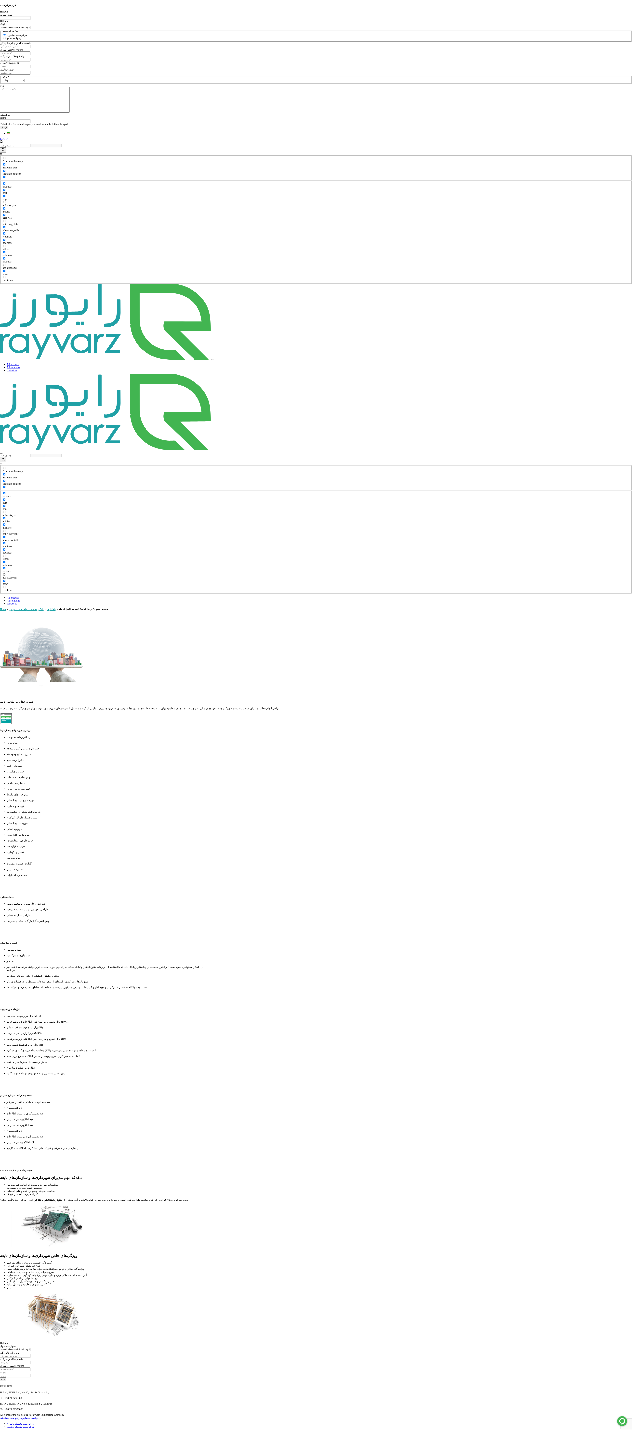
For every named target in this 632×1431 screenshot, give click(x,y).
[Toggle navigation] (212, 359)
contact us (12, 370)
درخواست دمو (14, 38)
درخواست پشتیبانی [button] (10, 1418)
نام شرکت (11, 1359)
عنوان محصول (8, 1346)
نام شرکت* (12, 56)
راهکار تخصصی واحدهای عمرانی (26, 609)
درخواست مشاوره (17, 35)
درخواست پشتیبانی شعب (20, 1426)
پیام (2, 85)
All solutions (13, 367)
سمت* (9, 63)
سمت (3, 1372)
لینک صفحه (6, 14)
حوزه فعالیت (7, 69)
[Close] (1, 453)
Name (3, 117)
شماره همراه (12, 1365)
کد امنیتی (5, 114)
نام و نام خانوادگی (15, 43)
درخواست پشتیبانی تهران (20, 1423)
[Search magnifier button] (3, 150)
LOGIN (4, 138)
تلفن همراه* (12, 49)
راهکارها (51, 609)
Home (3, 609)
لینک (2, 24)
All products (13, 364)
